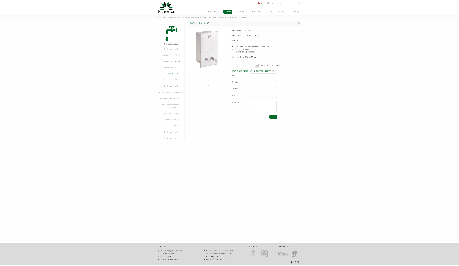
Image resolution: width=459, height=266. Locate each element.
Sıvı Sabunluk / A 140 (171, 74)
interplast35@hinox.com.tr (216, 259)
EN (271, 3)
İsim (233, 75)
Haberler (256, 11)
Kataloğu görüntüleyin (270, 65)
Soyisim (235, 82)
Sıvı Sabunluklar (231, 18)
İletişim (297, 11)
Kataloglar (282, 11)
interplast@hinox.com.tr (169, 259)
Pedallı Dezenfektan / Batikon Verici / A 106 (171, 106)
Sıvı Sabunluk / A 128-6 (171, 120)
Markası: (235, 40)
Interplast (166, 7)
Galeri (269, 11)
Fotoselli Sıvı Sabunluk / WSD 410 (171, 98)
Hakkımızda (213, 11)
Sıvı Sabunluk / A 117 (171, 80)
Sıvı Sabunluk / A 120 (171, 49)
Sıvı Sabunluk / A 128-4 (171, 126)
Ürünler (228, 11)
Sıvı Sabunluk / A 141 (171, 68)
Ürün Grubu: (237, 35)
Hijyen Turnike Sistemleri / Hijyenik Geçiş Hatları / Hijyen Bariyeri (178, 18)
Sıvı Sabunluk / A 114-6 (171, 113)
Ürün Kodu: (237, 30)
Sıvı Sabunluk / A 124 (171, 138)
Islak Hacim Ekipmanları (216, 18)
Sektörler (242, 11)
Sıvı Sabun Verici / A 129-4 (171, 61)
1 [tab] (208, 85)
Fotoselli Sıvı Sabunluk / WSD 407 (171, 92)
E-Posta (235, 95)
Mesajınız (235, 102)
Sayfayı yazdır (299, 23)
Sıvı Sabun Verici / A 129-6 (171, 55)
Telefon (235, 89)
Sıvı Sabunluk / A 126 (171, 132)
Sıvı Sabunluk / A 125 (171, 86)
